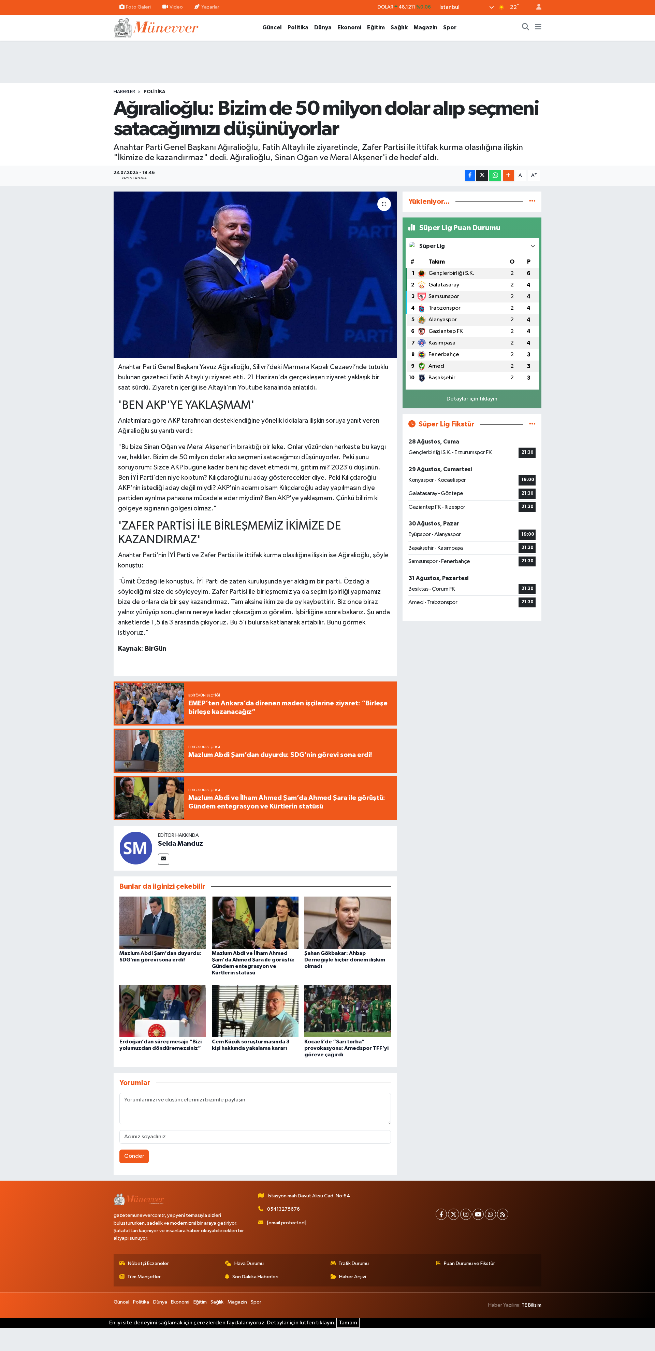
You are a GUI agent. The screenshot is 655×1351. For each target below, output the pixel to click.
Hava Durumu (249, 1263)
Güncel (272, 27)
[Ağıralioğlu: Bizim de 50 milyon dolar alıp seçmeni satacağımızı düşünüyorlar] (255, 275)
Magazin (425, 27)
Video (176, 7)
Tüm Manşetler (144, 1276)
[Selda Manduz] (135, 848)
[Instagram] (465, 1214)
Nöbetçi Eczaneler (148, 1263)
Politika (298, 27)
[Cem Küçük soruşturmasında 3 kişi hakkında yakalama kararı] (255, 1011)
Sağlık (399, 27)
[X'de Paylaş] (482, 175)
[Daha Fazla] (508, 175)
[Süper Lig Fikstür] (532, 424)
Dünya (323, 27)
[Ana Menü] (538, 27)
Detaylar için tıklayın (472, 399)
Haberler (124, 91)
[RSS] (502, 1214)
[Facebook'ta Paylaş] (470, 175)
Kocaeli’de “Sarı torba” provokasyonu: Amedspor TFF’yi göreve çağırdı (346, 1048)
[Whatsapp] (490, 1214)
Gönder (134, 1156)
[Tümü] (532, 202)
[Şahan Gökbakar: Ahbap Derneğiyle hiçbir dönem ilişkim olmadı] (347, 922)
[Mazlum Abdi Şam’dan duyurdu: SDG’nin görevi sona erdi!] (162, 922)
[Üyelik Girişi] (535, 7)
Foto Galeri (138, 7)
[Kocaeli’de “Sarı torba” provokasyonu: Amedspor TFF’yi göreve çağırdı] (347, 1011)
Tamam (348, 1323)
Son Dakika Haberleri (255, 1276)
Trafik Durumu (353, 1263)
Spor (449, 27)
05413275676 (283, 1209)
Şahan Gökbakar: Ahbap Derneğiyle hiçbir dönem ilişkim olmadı (344, 960)
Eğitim (376, 27)
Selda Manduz (180, 843)
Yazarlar (210, 7)
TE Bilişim (531, 1305)
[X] (453, 1214)
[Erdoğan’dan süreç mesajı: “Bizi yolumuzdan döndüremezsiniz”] (162, 1011)
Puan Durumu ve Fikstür (469, 1263)
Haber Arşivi (352, 1276)
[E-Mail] (163, 859)
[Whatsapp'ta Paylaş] (495, 175)
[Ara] (525, 27)
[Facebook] (441, 1214)
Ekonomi (349, 27)
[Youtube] (478, 1214)
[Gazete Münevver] (157, 27)
